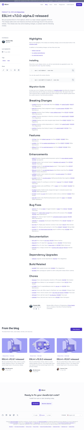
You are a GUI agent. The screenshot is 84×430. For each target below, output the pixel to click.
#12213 (66, 182)
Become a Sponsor (46, 403)
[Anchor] (43, 38)
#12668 (63, 139)
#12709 (64, 286)
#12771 (64, 224)
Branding (11, 426)
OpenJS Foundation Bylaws (45, 426)
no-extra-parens (60, 108)
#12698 (59, 295)
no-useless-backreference (38, 53)
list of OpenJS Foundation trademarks (66, 422)
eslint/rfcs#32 (65, 124)
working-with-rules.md (57, 247)
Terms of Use (28, 426)
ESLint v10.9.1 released (13, 359)
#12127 (69, 174)
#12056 (34, 191)
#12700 (66, 128)
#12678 (72, 124)
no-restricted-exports (37, 55)
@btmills (8, 42)
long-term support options (63, 1)
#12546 (65, 147)
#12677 (72, 104)
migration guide (33, 44)
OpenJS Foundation (14, 421)
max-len (59, 182)
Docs (51, 4)
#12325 (64, 290)
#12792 (69, 220)
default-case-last (36, 50)
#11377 (65, 186)
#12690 (67, 143)
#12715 (66, 282)
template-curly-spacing (59, 162)
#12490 (67, 108)
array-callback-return (56, 112)
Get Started (35, 403)
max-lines (50, 243)
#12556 (69, 197)
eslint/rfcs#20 (65, 104)
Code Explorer (70, 4)
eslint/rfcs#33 (65, 116)
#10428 (60, 147)
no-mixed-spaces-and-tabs (45, 229)
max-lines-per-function (58, 292)
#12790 (64, 280)
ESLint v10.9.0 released (40, 359)
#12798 (34, 167)
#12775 (34, 163)
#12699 (72, 116)
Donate (79, 4)
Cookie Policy (71, 426)
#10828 (57, 104)
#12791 (51, 240)
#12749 (58, 245)
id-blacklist (41, 220)
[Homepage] (5, 4)
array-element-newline (67, 158)
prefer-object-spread (44, 212)
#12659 (66, 292)
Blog (46, 4)
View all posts (76, 329)
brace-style (51, 245)
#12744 (70, 162)
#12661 (71, 182)
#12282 (71, 170)
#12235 (66, 112)
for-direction (53, 295)
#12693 (53, 268)
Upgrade (51, 1)
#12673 (62, 143)
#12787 (64, 220)
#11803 (64, 120)
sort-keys (46, 240)
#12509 (65, 227)
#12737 (70, 166)
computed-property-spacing (60, 216)
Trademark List (37, 422)
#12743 (72, 178)
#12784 (34, 214)
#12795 (70, 216)
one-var (57, 286)
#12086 (70, 212)
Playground (62, 4)
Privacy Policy (36, 426)
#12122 (65, 209)
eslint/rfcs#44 (59, 128)
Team (41, 4)
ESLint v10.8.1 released (68, 359)
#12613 (69, 194)
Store (55, 4)
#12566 (67, 229)
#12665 (58, 139)
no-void (43, 194)
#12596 (70, 209)
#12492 (58, 297)
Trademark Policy (28, 422)
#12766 (60, 243)
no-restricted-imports (48, 166)
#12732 (66, 247)
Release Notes (20, 12)
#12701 (69, 120)
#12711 (34, 171)
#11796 (34, 160)
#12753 (55, 258)
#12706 (70, 186)
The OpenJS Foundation (19, 426)
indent (56, 186)
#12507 (60, 227)
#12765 (71, 112)
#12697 (34, 175)
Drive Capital (71, 305)
